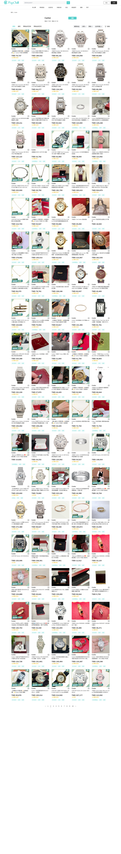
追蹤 (72, 18)
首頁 (12, 12)
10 (73, 706)
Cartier (15, 12)
